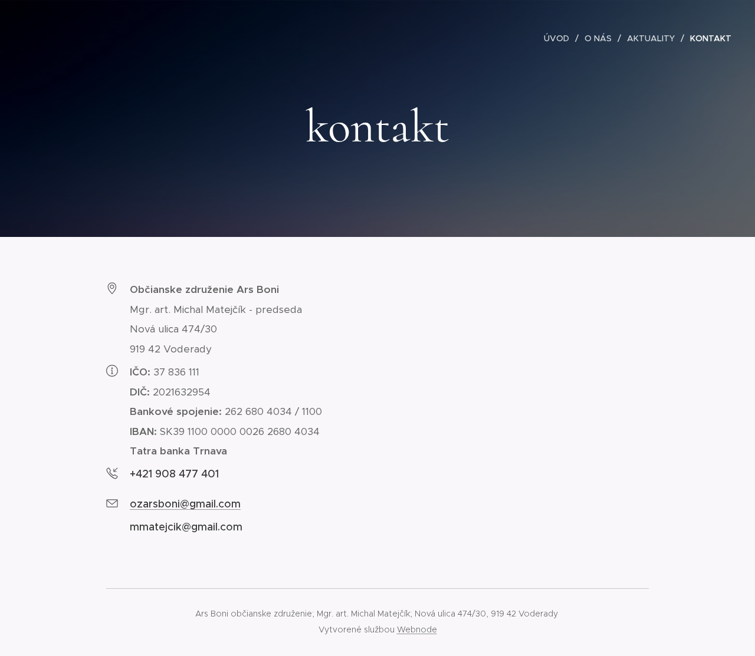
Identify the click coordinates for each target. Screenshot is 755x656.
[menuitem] (560, 38)
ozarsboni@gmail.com (185, 503)
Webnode (417, 629)
